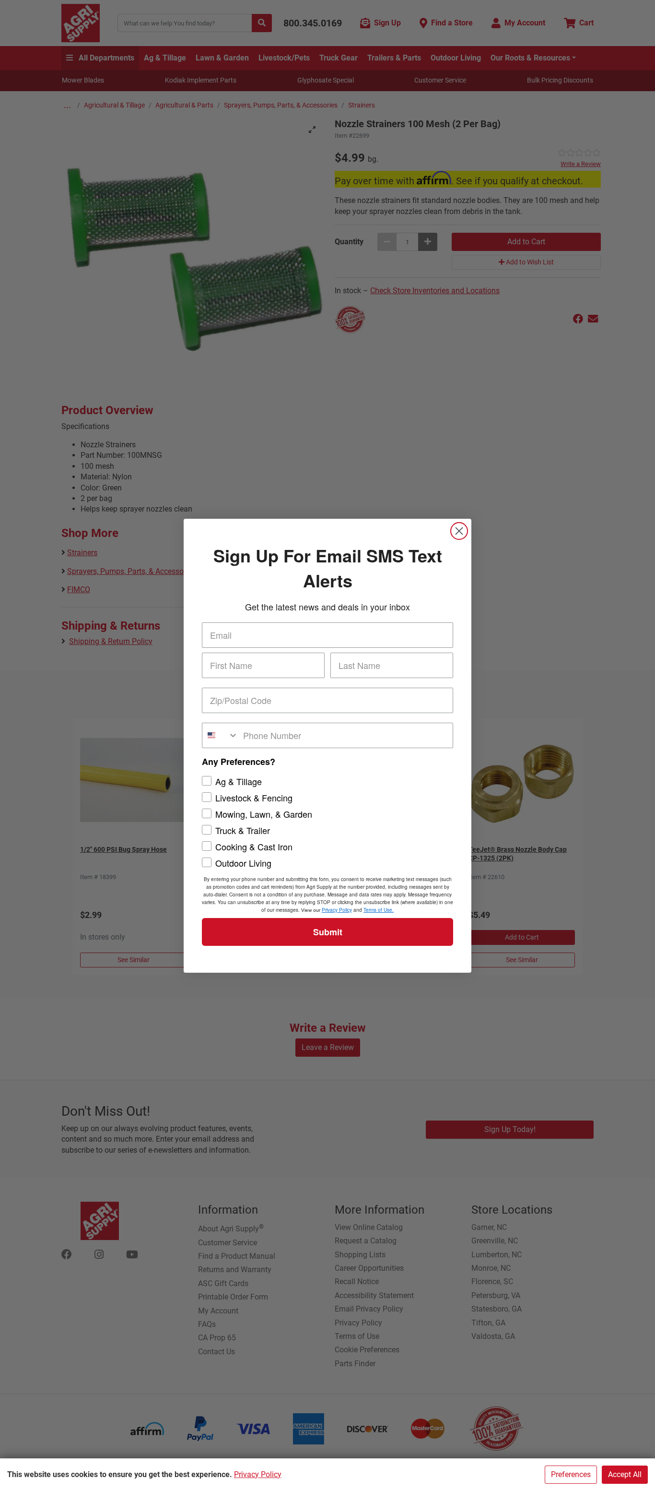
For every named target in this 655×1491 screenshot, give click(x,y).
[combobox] (220, 735)
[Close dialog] (459, 531)
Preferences (571, 1474)
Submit (327, 932)
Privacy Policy (257, 1474)
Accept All (625, 1474)
